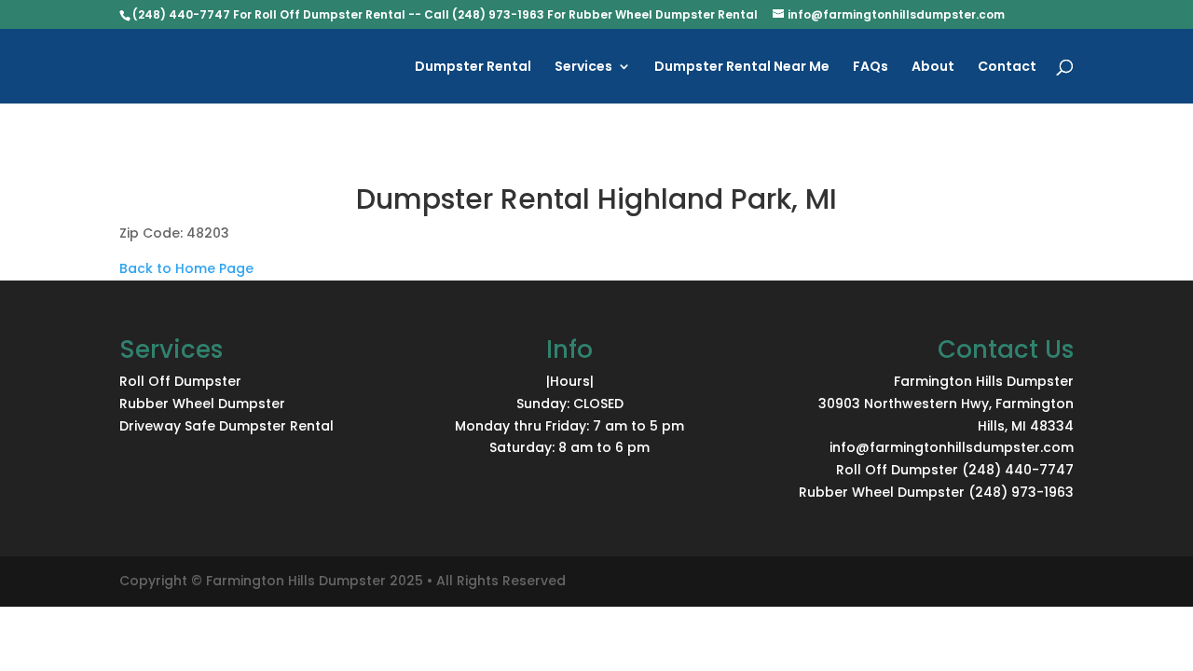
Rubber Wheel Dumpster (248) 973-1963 (936, 492)
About (933, 67)
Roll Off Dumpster (180, 381)
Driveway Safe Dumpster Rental (226, 426)
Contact (1007, 67)
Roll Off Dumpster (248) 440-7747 (955, 469)
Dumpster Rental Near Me (742, 67)
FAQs (870, 67)
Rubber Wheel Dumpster (202, 403)
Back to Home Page (186, 268)
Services (583, 67)
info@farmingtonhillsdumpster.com (952, 447)
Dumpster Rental (473, 67)
